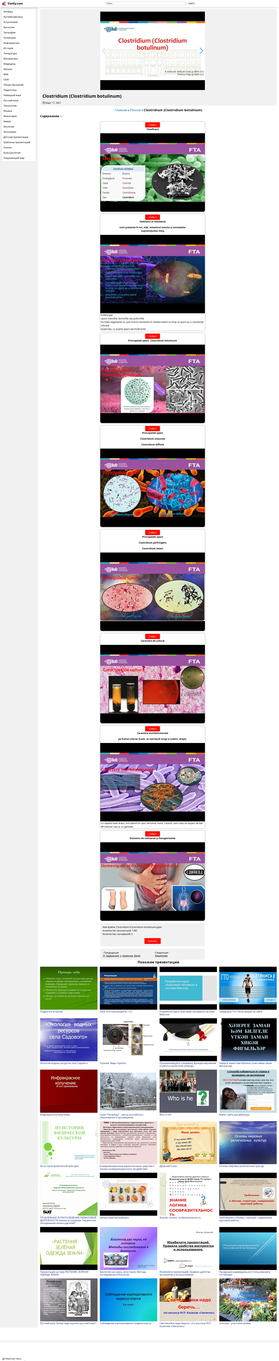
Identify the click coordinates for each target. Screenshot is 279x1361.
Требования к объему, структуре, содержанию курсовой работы (245, 1219)
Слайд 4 (153, 336)
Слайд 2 (153, 124)
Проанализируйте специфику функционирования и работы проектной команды (188, 1064)
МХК (5, 74)
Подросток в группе (51, 1011)
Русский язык (10, 100)
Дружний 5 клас (168, 1165)
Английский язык (13, 16)
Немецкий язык (12, 95)
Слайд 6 (153, 532)
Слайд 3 (153, 217)
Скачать (152, 941)
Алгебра (8, 11)
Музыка (7, 69)
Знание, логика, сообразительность (180, 1217)
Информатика (11, 43)
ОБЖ (6, 79)
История (8, 48)
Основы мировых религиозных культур (241, 1165)
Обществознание (13, 84)
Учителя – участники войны (235, 1323)
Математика (10, 58)
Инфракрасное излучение (55, 1114)
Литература (10, 53)
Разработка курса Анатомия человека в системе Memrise (187, 1013)
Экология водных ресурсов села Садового (64, 1063)
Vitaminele (161, 955)
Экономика (9, 131)
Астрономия (10, 22)
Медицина (9, 63)
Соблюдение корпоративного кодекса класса (125, 1323)
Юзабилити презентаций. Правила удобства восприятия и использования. (185, 1273)
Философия (10, 116)
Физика (7, 111)
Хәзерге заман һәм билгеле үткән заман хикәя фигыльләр (245, 1064)
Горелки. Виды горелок (113, 1063)
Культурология (11, 152)
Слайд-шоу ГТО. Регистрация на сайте (240, 1011)
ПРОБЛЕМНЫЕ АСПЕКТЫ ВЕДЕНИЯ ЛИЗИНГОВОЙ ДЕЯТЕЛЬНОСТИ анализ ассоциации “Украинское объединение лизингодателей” (68, 1220)
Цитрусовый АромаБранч (114, 1217)
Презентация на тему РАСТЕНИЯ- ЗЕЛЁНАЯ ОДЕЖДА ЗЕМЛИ (64, 1273)
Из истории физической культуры (59, 1165)
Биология (8, 27)
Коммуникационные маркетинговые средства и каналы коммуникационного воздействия (127, 1167)
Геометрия (9, 37)
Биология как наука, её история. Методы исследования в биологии (123, 1273)
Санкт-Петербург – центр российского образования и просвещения (121, 1116)
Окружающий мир (13, 158)
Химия (7, 121)
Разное (7, 147)
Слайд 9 (153, 833)
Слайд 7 (153, 636)
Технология (10, 105)
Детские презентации (15, 137)
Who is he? (165, 1114)
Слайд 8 (153, 728)
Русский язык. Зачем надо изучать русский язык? (68, 1323)
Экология (8, 126)
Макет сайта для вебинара (234, 1114)
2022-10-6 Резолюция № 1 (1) (116, 1011)
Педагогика (10, 90)
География (9, 32)
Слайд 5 (153, 428)
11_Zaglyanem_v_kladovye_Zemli (121, 955)
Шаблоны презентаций (16, 142)
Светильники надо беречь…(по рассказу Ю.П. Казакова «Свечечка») (185, 1324)
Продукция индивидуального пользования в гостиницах (244, 1273)
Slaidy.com (15, 3)
